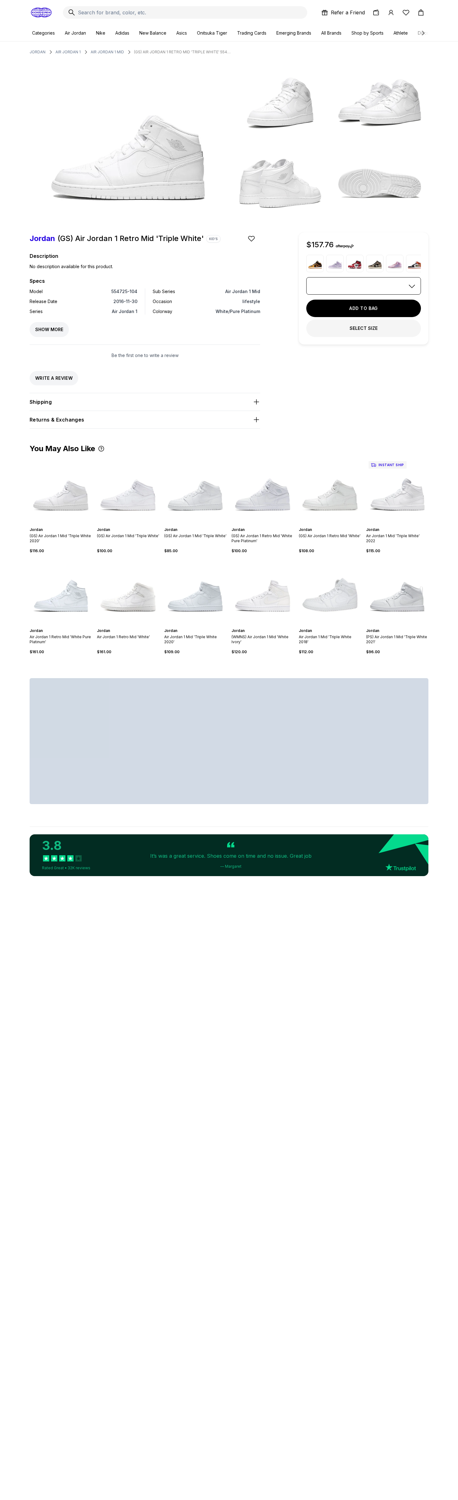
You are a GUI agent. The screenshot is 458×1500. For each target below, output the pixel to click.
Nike (100, 33)
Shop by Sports (367, 33)
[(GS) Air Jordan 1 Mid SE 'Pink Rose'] (394, 263)
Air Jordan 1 (68, 52)
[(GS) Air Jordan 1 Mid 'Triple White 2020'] (61, 490)
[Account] (391, 12)
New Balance (152, 33)
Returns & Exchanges (57, 420)
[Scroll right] (423, 33)
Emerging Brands (293, 33)
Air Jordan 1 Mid (107, 52)
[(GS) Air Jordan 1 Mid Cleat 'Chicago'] (355, 263)
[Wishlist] (406, 12)
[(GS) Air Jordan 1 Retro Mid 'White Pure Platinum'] (262, 490)
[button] (101, 448)
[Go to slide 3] (60, 524)
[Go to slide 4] (63, 524)
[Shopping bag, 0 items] (420, 12)
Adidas (122, 33)
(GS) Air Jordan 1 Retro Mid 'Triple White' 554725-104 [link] (182, 52)
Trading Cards (251, 33)
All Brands (331, 33)
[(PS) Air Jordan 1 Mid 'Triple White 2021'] (397, 591)
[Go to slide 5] (65, 524)
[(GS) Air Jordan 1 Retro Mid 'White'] (330, 490)
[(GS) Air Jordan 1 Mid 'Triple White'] (128, 490)
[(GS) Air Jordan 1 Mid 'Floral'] (414, 263)
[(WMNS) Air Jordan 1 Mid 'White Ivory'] (262, 591)
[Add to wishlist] (252, 238)
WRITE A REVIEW (54, 378)
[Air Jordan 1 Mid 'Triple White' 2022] (397, 490)
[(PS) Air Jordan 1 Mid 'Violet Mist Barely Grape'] (335, 263)
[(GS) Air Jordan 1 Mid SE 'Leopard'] (375, 263)
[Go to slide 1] (55, 524)
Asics (181, 33)
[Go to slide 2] (58, 524)
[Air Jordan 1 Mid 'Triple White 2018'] (330, 591)
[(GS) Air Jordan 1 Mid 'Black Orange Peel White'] (315, 263)
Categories (43, 33)
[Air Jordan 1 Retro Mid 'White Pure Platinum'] (61, 591)
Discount (427, 33)
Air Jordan (75, 33)
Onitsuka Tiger (212, 33)
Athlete (401, 33)
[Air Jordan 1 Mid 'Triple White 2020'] (195, 591)
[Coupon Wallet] (376, 12)
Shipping (41, 402)
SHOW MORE (49, 329)
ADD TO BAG (363, 308)
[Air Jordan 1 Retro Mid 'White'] (128, 591)
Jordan (37, 52)
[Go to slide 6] (201, 524)
